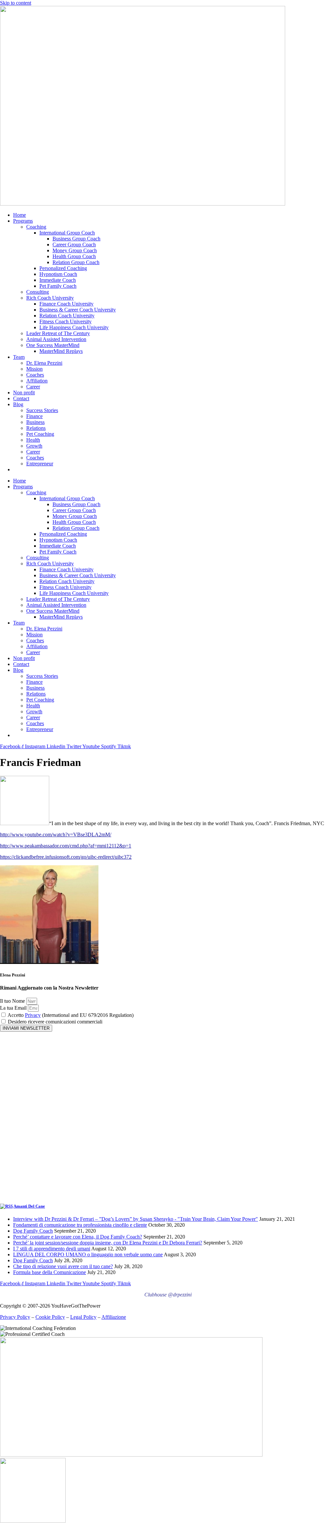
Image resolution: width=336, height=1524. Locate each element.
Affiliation (37, 380)
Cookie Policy (50, 1317)
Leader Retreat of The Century (58, 333)
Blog (18, 404)
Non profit (24, 392)
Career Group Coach (74, 244)
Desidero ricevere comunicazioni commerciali (55, 1021)
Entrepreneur (39, 463)
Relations (36, 428)
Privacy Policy (15, 1317)
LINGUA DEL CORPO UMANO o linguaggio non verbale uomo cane (88, 1254)
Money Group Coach (74, 250)
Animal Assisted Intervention (56, 339)
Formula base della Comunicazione (49, 1272)
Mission (34, 369)
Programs (23, 221)
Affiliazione (113, 1317)
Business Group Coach (76, 238)
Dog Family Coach (33, 1231)
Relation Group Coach (75, 262)
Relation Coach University (66, 315)
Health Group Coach (74, 256)
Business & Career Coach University (77, 309)
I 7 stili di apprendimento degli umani (51, 1248)
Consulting (37, 292)
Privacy (33, 1015)
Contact (21, 398)
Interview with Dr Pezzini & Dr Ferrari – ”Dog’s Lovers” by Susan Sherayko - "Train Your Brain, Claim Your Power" (135, 1219)
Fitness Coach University (65, 321)
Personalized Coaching (63, 268)
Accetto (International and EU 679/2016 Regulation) (71, 1015)
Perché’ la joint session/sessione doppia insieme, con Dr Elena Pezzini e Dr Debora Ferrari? (107, 1242)
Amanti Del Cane (29, 1206)
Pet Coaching (40, 434)
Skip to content (15, 3)
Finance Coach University (66, 304)
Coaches (35, 375)
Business (35, 422)
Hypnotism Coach (58, 274)
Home (19, 215)
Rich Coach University (50, 298)
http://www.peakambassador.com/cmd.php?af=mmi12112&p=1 (65, 845)
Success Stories (42, 410)
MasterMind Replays (61, 351)
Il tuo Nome (13, 1001)
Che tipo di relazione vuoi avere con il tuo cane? (63, 1266)
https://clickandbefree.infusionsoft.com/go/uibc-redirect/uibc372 (66, 857)
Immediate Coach (57, 280)
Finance (34, 416)
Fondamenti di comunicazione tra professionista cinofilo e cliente (80, 1225)
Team (19, 357)
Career (33, 386)
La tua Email (14, 1008)
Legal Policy (83, 1317)
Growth (34, 446)
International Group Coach (67, 232)
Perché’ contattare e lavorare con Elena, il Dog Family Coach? (77, 1237)
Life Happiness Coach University (74, 327)
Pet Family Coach (57, 286)
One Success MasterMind (52, 345)
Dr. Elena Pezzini (44, 363)
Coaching (36, 227)
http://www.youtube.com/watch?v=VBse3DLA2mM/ (55, 834)
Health (33, 440)
